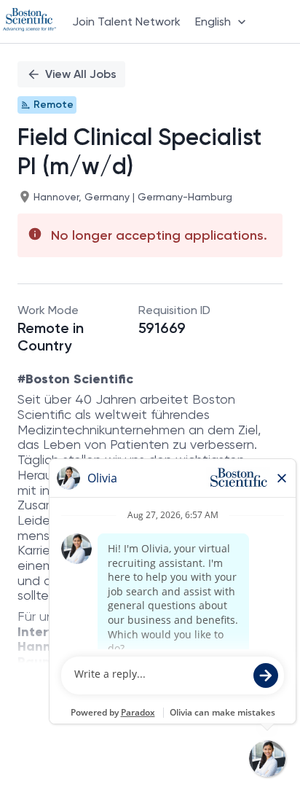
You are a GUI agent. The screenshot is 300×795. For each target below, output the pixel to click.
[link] (29, 21)
